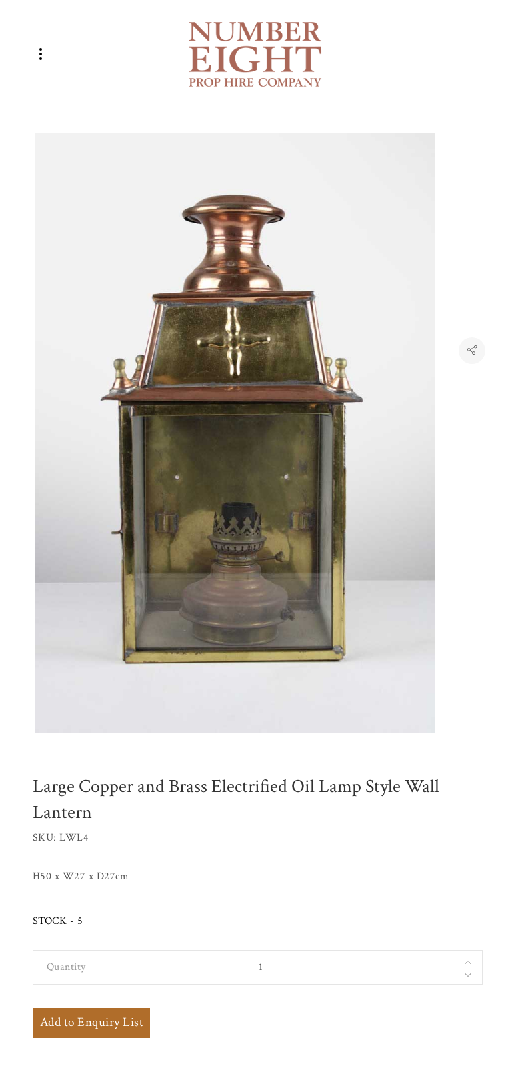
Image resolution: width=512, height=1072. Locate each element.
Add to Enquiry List (91, 1022)
